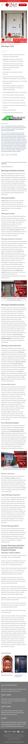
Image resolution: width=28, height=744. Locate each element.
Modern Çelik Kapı (12, 714)
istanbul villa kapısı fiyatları (9, 143)
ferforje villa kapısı (15, 133)
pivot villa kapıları (17, 148)
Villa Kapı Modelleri (19, 735)
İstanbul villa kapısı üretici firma (11, 146)
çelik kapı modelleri (10, 478)
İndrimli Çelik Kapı (6, 712)
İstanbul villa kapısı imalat (20, 143)
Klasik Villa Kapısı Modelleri (9, 129)
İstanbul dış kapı (13, 134)
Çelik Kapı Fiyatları (17, 710)
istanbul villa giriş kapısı (9, 142)
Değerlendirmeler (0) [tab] (7, 166)
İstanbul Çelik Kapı (16, 712)
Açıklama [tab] (3, 163)
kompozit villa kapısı (9, 148)
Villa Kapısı (8, 126)
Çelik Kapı (8, 737)
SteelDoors (3, 149)
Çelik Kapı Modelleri (6, 710)
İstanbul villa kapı (17, 142)
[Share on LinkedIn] (16, 155)
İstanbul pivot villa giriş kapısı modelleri (12, 139)
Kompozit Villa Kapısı (13, 699)
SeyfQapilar (23, 148)
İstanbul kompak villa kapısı (11, 136)
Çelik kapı (3, 597)
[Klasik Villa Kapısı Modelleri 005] (21, 664)
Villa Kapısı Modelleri (14, 44)
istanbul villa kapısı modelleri (7, 145)
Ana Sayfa (3, 44)
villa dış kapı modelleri (10, 149)
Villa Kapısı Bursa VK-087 (7, 675)
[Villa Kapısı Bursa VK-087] (7, 664)
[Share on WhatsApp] (2, 155)
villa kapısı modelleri (16, 151)
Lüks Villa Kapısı (9, 701)
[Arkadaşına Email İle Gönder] (10, 155)
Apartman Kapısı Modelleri (14, 739)
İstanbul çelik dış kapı (5, 134)
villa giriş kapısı (19, 149)
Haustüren (22, 133)
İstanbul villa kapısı (18, 334)
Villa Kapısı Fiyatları (6, 702)
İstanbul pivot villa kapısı (11, 140)
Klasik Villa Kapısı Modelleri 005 (18, 676)
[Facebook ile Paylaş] (5, 155)
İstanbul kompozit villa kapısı (11, 137)
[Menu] (2, 5)
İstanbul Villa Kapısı (8, 735)
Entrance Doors (8, 133)
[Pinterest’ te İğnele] (13, 155)
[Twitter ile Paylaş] (8, 155)
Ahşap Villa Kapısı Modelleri (17, 126)
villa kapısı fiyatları (8, 151)
